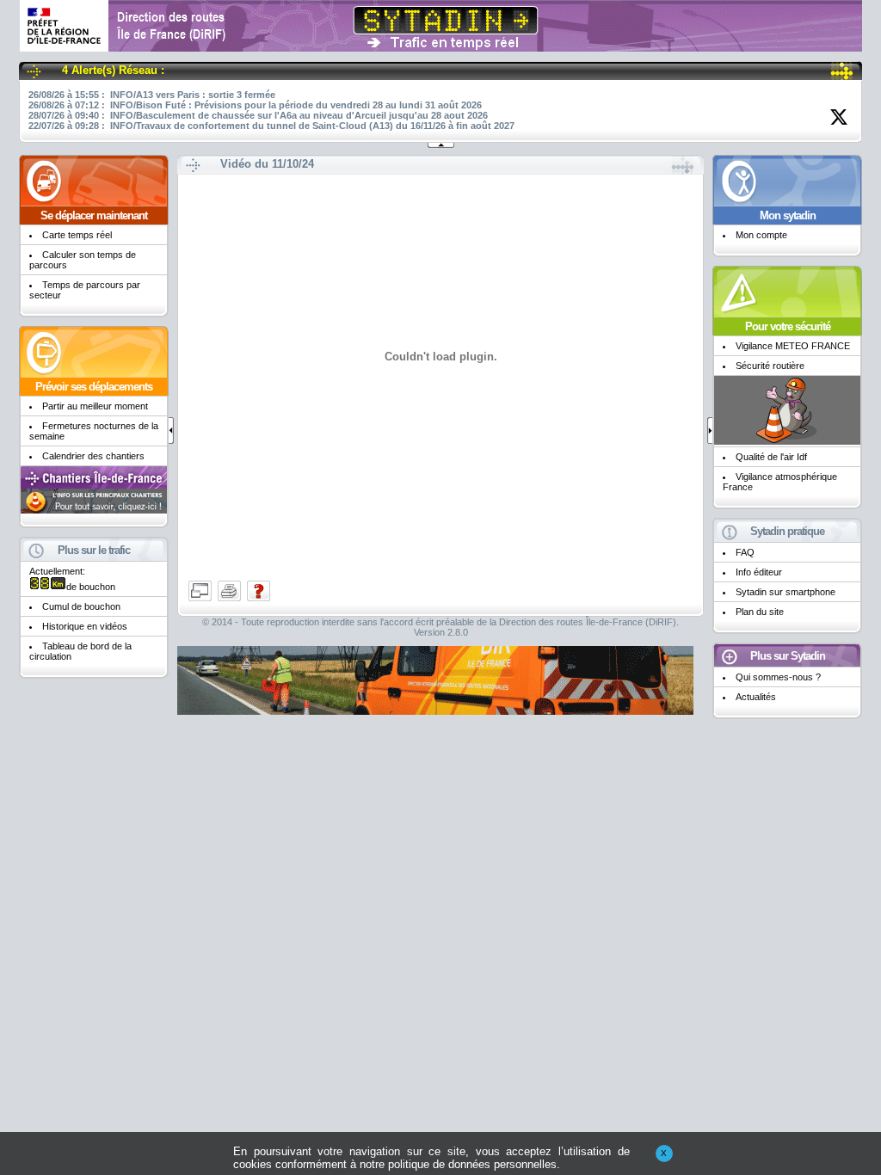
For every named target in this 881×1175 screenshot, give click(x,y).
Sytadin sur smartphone (785, 592)
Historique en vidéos (84, 626)
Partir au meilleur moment (95, 406)
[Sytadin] (441, 45)
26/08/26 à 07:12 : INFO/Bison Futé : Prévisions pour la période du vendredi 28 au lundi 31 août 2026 (255, 105)
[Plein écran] (201, 599)
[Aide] (258, 599)
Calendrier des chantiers (93, 456)
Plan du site (760, 611)
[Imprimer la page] (230, 599)
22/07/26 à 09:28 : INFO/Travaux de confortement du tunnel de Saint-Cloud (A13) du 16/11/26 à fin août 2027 (271, 125)
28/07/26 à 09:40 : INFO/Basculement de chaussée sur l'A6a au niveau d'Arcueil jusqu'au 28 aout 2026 (258, 115)
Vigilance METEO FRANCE (793, 346)
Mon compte (761, 235)
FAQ (745, 552)
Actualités (756, 697)
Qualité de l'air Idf (771, 457)
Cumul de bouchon (81, 606)
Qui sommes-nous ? (778, 677)
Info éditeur (759, 572)
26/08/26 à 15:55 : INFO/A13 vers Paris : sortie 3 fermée (151, 94)
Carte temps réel (77, 235)
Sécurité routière (770, 365)
